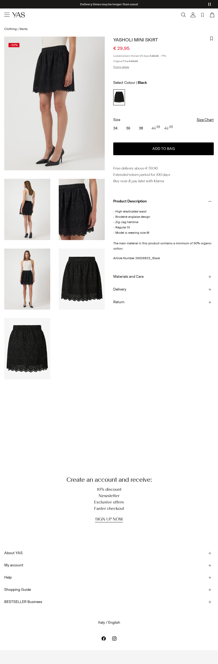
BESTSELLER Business (23, 602)
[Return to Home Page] (18, 14)
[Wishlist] (202, 15)
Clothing (10, 29)
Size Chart (205, 120)
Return (118, 302)
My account (13, 565)
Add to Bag (163, 148)
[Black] (119, 97)
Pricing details (121, 67)
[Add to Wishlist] (211, 39)
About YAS (13, 553)
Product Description (130, 201)
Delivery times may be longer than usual (109, 4)
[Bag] (211, 14)
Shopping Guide (17, 589)
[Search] (183, 15)
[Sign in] (193, 15)
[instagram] (114, 638)
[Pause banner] (209, 4)
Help (8, 577)
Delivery (119, 289)
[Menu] (7, 15)
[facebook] (103, 638)
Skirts (23, 29)
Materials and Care (128, 276)
